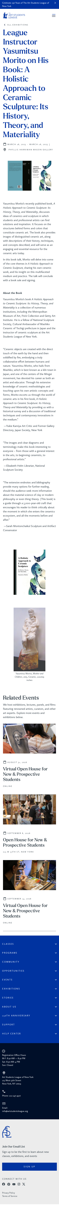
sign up (29, 1166)
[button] (53, 15)
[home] (14, 15)
